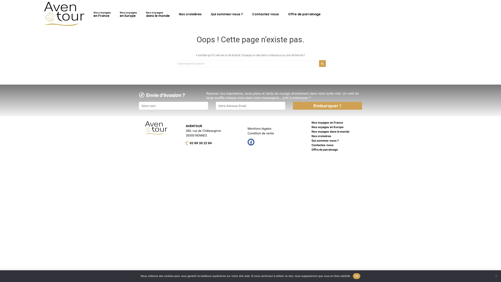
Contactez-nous (265, 14)
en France (102, 14)
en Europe (128, 14)
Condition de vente (261, 133)
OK (357, 275)
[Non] (496, 276)
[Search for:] (246, 63)
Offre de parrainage (304, 14)
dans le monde (158, 14)
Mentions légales (259, 128)
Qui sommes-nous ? (227, 14)
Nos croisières (190, 14)
